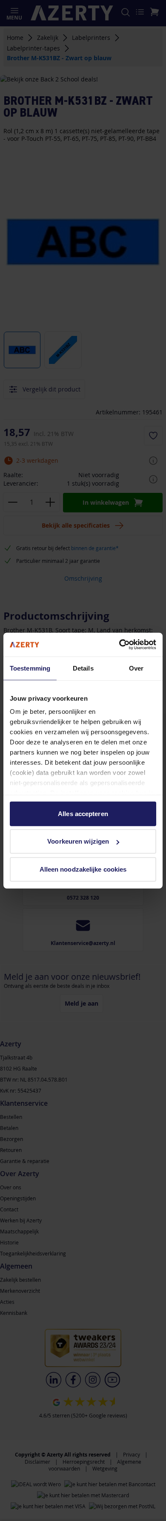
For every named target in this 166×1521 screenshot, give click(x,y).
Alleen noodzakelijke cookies (83, 868)
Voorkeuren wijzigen (78, 841)
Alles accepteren (83, 813)
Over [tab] (136, 667)
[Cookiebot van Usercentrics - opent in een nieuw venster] (119, 644)
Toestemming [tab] (30, 667)
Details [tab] (83, 667)
